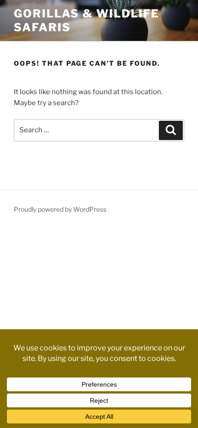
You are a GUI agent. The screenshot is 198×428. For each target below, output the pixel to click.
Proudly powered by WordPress (60, 209)
